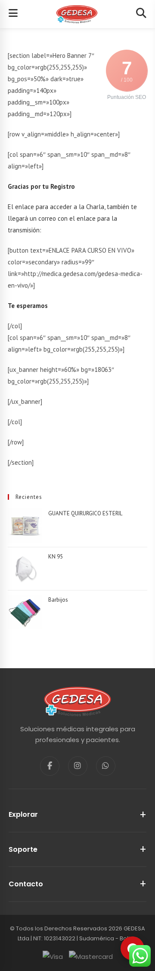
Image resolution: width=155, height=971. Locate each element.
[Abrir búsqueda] (141, 14)
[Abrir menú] (13, 14)
